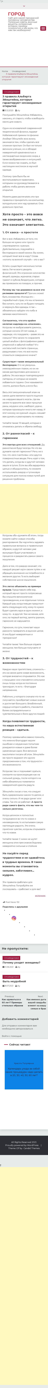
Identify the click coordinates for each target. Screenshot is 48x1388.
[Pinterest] (29, 930)
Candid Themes (32, 1148)
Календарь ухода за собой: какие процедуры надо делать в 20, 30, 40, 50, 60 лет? (24, 1072)
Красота (18, 1063)
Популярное (28, 1063)
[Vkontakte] (24, 926)
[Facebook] (9, 914)
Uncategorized (11, 92)
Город (16, 14)
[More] (39, 939)
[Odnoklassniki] (19, 922)
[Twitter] (34, 934)
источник (40, 895)
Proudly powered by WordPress (22, 1145)
